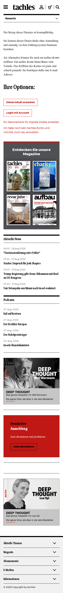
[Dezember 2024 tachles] (18, 177)
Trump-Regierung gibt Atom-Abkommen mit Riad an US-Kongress (31, 275)
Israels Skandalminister (16, 345)
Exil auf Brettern (12, 313)
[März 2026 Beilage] (44, 177)
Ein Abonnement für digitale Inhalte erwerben (31, 122)
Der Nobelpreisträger (15, 334)
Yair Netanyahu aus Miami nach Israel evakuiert (30, 288)
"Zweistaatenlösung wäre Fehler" (22, 252)
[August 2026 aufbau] (44, 211)
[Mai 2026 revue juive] (18, 211)
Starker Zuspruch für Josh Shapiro (22, 263)
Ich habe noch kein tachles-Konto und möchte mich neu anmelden (27, 130)
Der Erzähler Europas (15, 324)
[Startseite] (24, 7)
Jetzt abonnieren (23, 447)
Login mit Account (17, 113)
